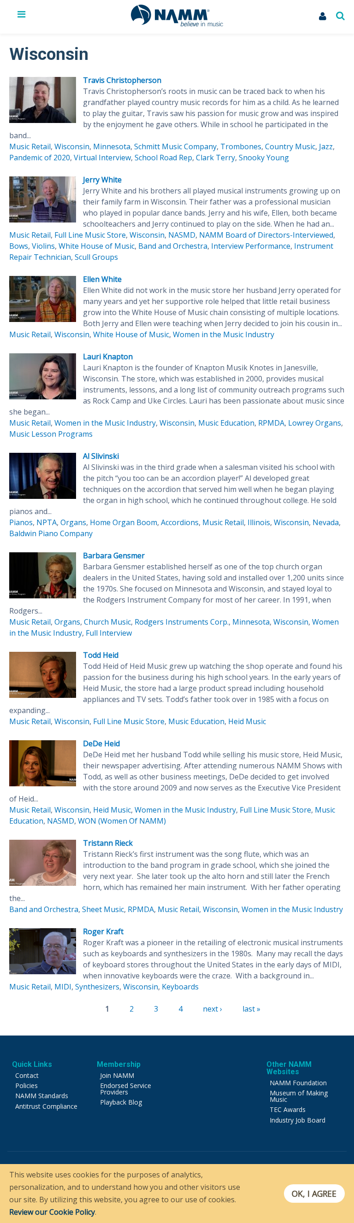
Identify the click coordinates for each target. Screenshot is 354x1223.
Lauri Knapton (108, 356)
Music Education (226, 423)
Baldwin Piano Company (51, 533)
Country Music (290, 146)
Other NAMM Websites (289, 1068)
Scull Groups (96, 257)
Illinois (259, 522)
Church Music (107, 622)
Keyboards (180, 987)
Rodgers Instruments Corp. (182, 622)
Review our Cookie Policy (52, 1212)
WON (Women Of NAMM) (122, 821)
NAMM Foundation (298, 1082)
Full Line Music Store (90, 235)
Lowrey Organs (314, 423)
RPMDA (271, 423)
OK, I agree (314, 1193)
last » (251, 1009)
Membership (119, 1064)
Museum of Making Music (299, 1096)
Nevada (326, 522)
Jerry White (102, 180)
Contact (27, 1075)
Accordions (180, 522)
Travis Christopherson (122, 80)
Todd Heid (100, 655)
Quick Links (32, 1064)
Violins (43, 246)
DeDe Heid (101, 743)
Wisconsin (71, 146)
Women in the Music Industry (223, 334)
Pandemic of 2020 (39, 157)
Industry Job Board (297, 1120)
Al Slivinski (101, 456)
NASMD (181, 235)
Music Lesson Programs (51, 434)
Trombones (240, 146)
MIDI (62, 987)
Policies (26, 1085)
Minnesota (111, 146)
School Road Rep (163, 157)
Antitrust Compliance (46, 1106)
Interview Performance (250, 246)
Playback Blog (121, 1102)
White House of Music (97, 246)
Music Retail (30, 146)
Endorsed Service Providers (125, 1088)
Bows (18, 246)
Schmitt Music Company (175, 146)
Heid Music (247, 721)
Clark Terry (215, 157)
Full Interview (109, 633)
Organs (73, 522)
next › (212, 1009)
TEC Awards (288, 1109)
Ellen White (102, 279)
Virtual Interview (102, 157)
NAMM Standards (41, 1095)
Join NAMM (117, 1075)
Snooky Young (264, 157)
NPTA (46, 522)
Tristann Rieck (108, 843)
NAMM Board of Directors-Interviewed (266, 235)
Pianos (21, 522)
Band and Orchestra (172, 246)
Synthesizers (97, 987)
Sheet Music (103, 909)
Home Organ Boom (123, 522)
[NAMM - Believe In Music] (177, 23)
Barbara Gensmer (114, 555)
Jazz (326, 146)
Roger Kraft (103, 931)
